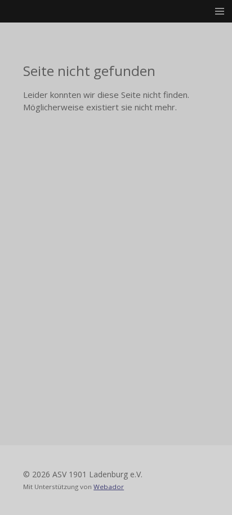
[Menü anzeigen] (219, 11)
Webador (108, 486)
